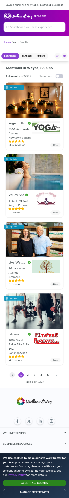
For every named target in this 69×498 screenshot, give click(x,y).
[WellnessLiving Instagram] (51, 421)
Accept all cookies (34, 483)
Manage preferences (34, 492)
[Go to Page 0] (12, 375)
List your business (51, 5)
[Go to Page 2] (56, 375)
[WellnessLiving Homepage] (34, 401)
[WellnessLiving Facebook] (17, 421)
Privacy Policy (17, 475)
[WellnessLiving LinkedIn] (40, 421)
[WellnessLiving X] (28, 421)
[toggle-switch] (59, 76)
